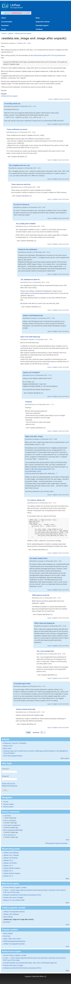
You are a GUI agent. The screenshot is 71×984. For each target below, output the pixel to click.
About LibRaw (8, 917)
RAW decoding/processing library (14, 941)
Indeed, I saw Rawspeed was (33, 315)
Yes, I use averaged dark (45, 651)
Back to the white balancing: (30, 337)
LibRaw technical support (23, 33)
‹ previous (35, 732)
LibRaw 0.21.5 (8, 860)
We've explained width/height (13, 830)
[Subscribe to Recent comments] (35, 843)
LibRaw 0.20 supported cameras (14, 911)
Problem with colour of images (13, 897)
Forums (3, 33)
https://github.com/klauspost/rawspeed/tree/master (37, 293)
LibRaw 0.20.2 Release (11, 914)
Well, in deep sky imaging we (44, 623)
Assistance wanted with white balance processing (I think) (22, 895)
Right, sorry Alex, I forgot (34, 436)
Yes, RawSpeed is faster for (30, 279)
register (56, 99)
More (67, 878)
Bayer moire (7, 748)
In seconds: (7, 816)
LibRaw (15, 5)
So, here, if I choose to (21, 204)
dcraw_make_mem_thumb (12, 938)
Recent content (8, 807)
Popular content (8, 804)
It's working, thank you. (12, 103)
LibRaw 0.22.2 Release (11, 853)
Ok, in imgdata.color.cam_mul (19, 165)
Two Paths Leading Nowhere (12, 756)
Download (5, 25)
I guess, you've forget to (31, 372)
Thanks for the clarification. (27, 249)
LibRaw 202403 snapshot (11, 873)
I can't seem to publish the (11, 825)
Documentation (6, 22)
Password (5, 776)
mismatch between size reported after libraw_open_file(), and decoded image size (30, 963)
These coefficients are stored (17, 129)
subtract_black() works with (25, 709)
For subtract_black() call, (36, 500)
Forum (3, 29)
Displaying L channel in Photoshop (14, 743)
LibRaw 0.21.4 (8, 865)
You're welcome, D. (9, 835)
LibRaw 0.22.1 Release (11, 855)
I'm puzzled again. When (22, 683)
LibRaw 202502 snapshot (11, 868)
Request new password (9, 786)
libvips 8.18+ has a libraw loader (13, 900)
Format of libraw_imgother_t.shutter (14, 887)
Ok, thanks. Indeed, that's (39, 558)
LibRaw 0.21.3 (8, 871)
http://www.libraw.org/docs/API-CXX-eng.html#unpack (47, 55)
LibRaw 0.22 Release (10, 858)
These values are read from (20, 184)
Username (6, 769)
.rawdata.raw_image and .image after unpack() (18, 919)
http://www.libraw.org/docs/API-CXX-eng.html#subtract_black (40, 470)
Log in (50, 99)
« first (28, 732)
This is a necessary (9, 820)
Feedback (39, 29)
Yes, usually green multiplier (26, 223)
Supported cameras (43, 22)
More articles (65, 758)
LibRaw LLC (42, 976)
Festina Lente (7, 746)
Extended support (42, 25)
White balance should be (40, 595)
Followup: (28, 402)
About (3, 18)
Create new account (8, 783)
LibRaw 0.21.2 (8, 876)
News (38, 18)
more (67, 840)
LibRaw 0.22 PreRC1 (10, 863)
